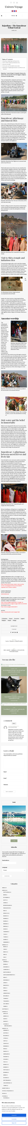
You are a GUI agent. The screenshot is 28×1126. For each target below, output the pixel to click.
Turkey (5, 1085)
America (4, 944)
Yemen (4, 1006)
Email (5, 778)
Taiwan (5, 998)
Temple (9, 620)
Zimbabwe (5, 942)
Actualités (14, 695)
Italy (4, 1061)
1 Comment (14, 629)
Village (14, 620)
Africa (4, 890)
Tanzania (5, 931)
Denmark (5, 1046)
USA (4, 957)
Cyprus (5, 1038)
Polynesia (5, 1097)
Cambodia (5, 969)
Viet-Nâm (5, 1003)
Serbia (4, 1075)
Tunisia (5, 936)
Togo (4, 934)
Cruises (4, 1011)
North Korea (6, 972)
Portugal (5, 1069)
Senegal (5, 926)
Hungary (5, 1056)
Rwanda (5, 923)
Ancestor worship (6, 64)
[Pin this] (17, 632)
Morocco (5, 913)
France (5, 1051)
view (14, 840)
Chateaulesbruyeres (13, 726)
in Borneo (5, 966)
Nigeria (5, 921)
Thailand (5, 1001)
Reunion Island (7, 905)
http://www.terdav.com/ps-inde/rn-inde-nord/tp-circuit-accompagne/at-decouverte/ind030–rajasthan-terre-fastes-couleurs (12, 586)
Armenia (5, 961)
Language (4, 867)
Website (6, 784)
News (3, 887)
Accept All (14, 1115)
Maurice (5, 915)
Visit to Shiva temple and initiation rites (11, 62)
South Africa (6, 892)
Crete (4, 1040)
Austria (5, 1032)
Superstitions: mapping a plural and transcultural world (14, 697)
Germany (5, 1030)
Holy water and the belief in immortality (11, 66)
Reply (14, 723)
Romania (5, 1072)
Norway (5, 1067)
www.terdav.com (5, 594)
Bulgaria (5, 1035)
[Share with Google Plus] (15, 632)
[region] (14, 1113)
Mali (4, 910)
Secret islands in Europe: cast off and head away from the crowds (14, 671)
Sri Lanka (5, 995)
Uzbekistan (6, 993)
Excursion (16, 618)
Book (3, 1093)
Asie (13, 22)
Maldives (5, 985)
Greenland (6, 1053)
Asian (3, 959)
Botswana (6, 897)
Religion (4, 620)
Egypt (4, 900)
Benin (4, 894)
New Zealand (7, 1025)
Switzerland (6, 1080)
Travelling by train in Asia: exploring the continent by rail (14, 710)
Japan (4, 982)
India (4, 977)
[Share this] (10, 632)
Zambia (5, 939)
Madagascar (6, 907)
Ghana (5, 902)
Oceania (5, 1023)
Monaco (5, 1064)
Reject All (14, 1123)
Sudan (4, 929)
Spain (4, 1048)
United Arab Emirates (8, 974)
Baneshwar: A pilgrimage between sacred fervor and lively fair (14, 68)
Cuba (4, 949)
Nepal (4, 987)
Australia (4, 1008)
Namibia (5, 918)
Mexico (5, 951)
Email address (5, 860)
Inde (15, 22)
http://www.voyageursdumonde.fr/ (9, 606)
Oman (4, 990)
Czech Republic (7, 1082)
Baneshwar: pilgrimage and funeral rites (11, 61)
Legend (22, 618)
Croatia (5, 1043)
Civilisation (4, 618)
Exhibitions (5, 1088)
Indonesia (5, 980)
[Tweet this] (13, 632)
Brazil (4, 946)
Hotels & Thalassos (7, 1090)
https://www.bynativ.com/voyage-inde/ (10, 612)
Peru (4, 954)
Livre (16, 668)
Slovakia (5, 1077)
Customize (14, 1119)
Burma (5, 964)
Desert (10, 618)
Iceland (5, 1059)
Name (5, 771)
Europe (12, 668)
